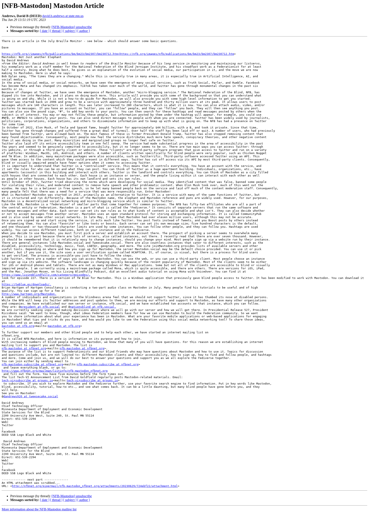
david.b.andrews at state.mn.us (62, 16)
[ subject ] (69, 31)
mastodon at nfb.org (18, 326)
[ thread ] (56, 31)
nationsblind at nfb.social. (93, 306)
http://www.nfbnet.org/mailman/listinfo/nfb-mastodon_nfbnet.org (55, 370)
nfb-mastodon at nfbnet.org (24, 348)
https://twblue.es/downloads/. (26, 284)
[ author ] (83, 31)
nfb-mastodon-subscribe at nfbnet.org (32, 364)
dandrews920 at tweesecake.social (30, 396)
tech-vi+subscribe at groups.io (27, 380)
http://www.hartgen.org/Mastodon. (29, 294)
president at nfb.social (40, 306)
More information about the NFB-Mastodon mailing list (39, 509)
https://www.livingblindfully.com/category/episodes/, (46, 274)
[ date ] (44, 31)
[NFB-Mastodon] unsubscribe (71, 27)
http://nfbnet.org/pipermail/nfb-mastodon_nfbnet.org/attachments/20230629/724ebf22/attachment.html (95, 486)
